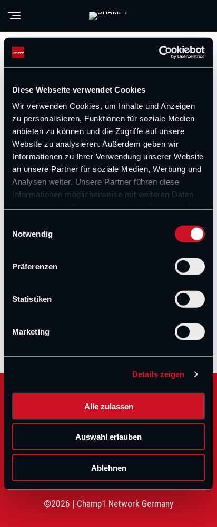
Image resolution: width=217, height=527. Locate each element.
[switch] (190, 266)
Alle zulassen (108, 405)
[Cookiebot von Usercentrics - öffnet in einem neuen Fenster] (159, 52)
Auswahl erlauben (108, 436)
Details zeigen (158, 374)
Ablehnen (108, 467)
